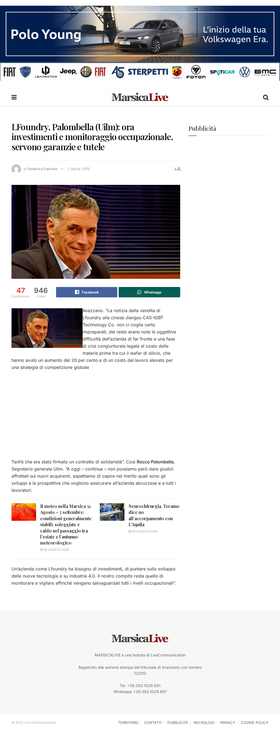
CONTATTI (153, 722)
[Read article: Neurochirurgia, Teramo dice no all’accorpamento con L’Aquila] (112, 512)
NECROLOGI (204, 722)
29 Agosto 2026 (56, 550)
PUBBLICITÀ (177, 722)
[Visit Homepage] (140, 97)
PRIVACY (227, 722)
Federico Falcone (42, 169)
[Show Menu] (14, 97)
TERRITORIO (128, 722)
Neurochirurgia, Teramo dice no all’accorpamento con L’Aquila (154, 515)
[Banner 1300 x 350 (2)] (140, 42)
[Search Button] (266, 97)
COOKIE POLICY (255, 722)
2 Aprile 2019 (79, 169)
